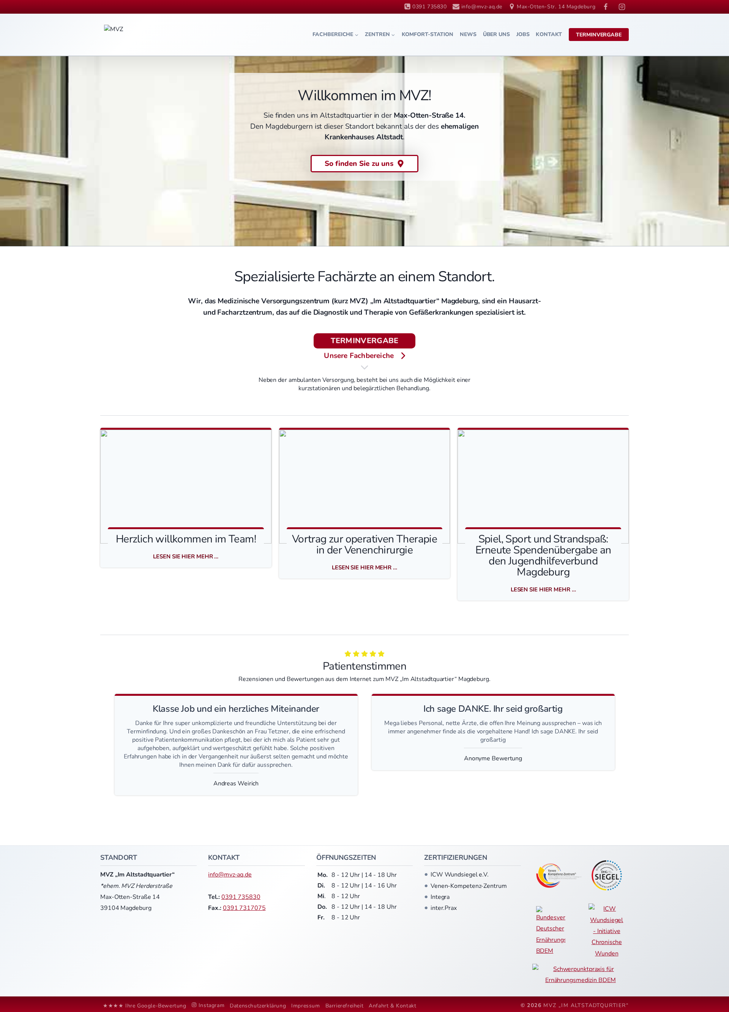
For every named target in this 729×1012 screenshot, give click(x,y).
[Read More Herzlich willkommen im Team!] (185, 487)
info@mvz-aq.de (230, 874)
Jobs (523, 34)
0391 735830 (240, 897)
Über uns (496, 34)
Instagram (211, 1005)
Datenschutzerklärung (258, 1006)
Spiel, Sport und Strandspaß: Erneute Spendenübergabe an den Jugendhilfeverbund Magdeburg (543, 556)
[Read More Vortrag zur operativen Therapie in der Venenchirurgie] (364, 487)
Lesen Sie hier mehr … (188, 556)
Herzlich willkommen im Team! (186, 539)
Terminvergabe (599, 34)
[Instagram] (622, 7)
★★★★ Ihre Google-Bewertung (144, 1006)
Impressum (305, 1006)
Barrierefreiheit (344, 1006)
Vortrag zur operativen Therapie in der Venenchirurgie (364, 545)
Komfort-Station (428, 34)
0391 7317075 (244, 908)
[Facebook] (605, 7)
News (468, 34)
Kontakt (549, 34)
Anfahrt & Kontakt (392, 1006)
